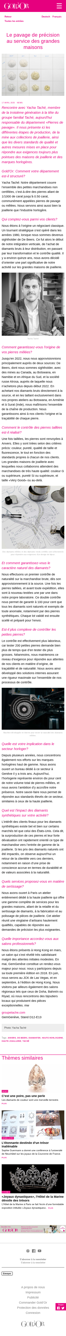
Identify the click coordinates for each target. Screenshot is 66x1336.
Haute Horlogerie (52, 1038)
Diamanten (35, 1038)
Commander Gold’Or (33, 1302)
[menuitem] (45, 16)
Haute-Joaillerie (11, 1041)
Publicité (33, 1297)
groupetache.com (13, 1012)
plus (4, 1103)
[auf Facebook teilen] (58, 1308)
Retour (8, 16)
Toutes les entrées (14, 21)
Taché (26, 1041)
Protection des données (33, 1307)
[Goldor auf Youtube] (39, 1251)
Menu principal (59, 6)
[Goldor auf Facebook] (33, 1251)
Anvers (12, 1038)
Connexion (33, 1313)
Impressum (33, 1292)
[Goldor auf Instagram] (28, 1251)
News (20, 103)
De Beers (22, 1038)
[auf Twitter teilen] (63, 1308)
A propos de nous (33, 1287)
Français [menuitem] (56, 16)
